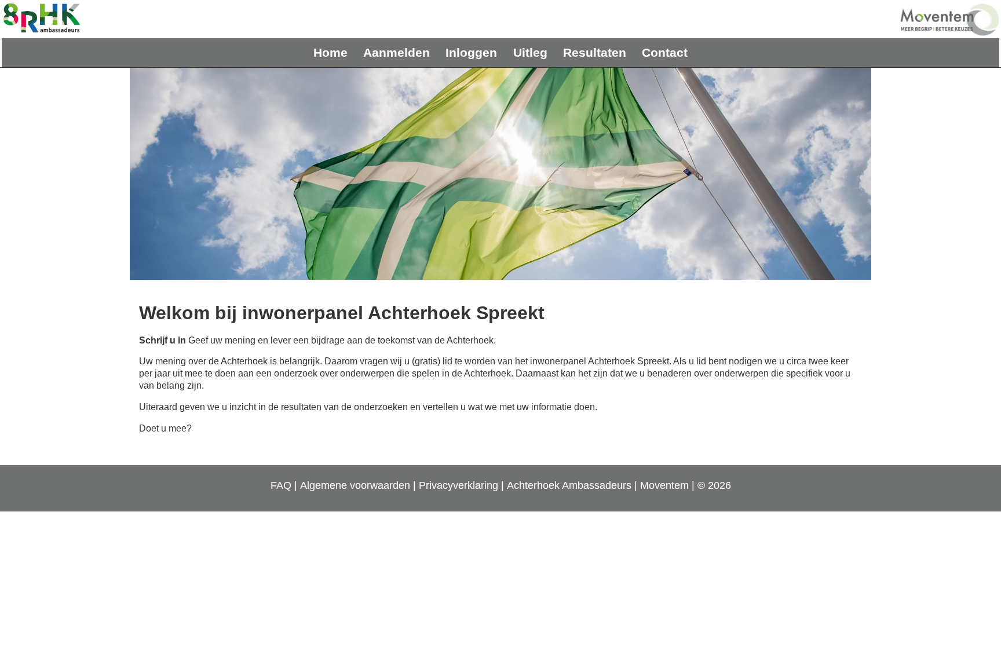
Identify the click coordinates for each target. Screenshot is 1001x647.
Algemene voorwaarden (355, 485)
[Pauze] (500, 174)
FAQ (281, 485)
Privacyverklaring (458, 485)
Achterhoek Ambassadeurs (569, 485)
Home (330, 52)
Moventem (664, 485)
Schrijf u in (162, 340)
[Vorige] (153, 174)
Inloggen (471, 52)
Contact (665, 52)
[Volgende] (848, 174)
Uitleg (530, 52)
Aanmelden (396, 52)
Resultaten (594, 52)
